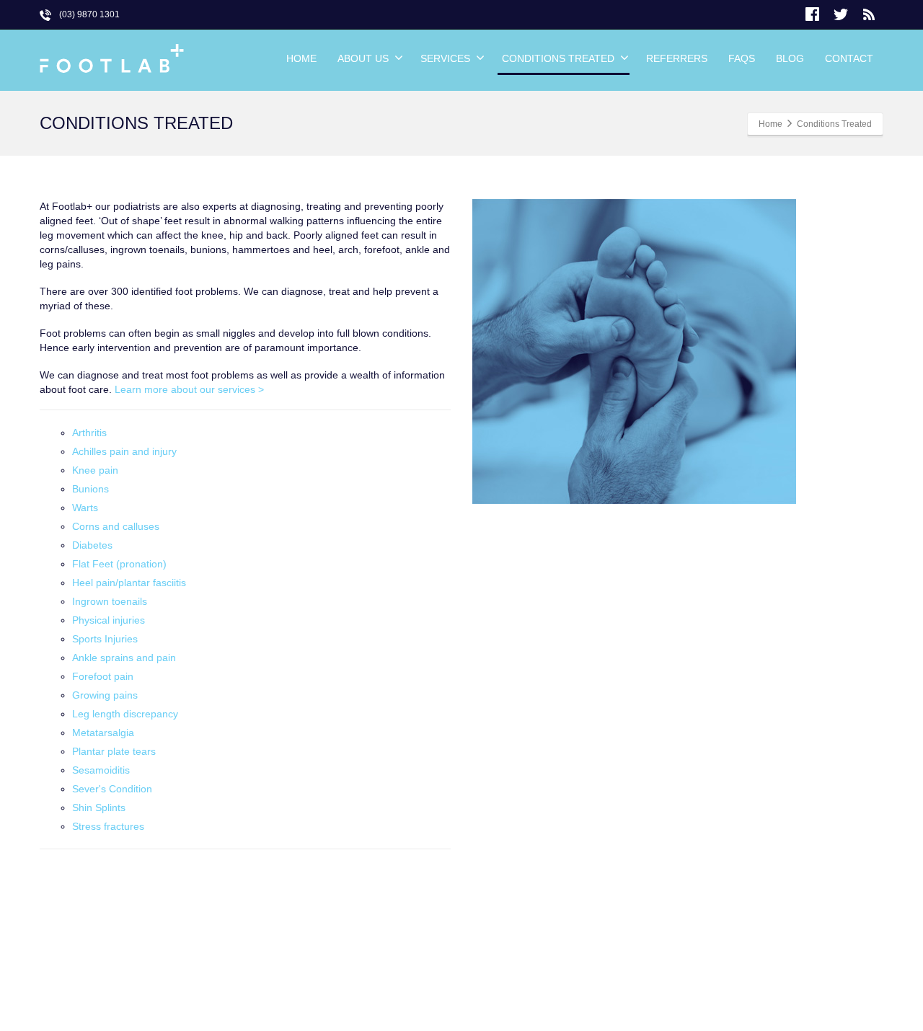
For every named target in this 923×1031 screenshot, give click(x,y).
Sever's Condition (112, 789)
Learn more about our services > (189, 389)
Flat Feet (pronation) (119, 564)
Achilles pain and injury (124, 451)
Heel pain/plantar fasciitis (129, 582)
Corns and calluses (115, 526)
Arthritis (89, 432)
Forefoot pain (102, 676)
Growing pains (105, 695)
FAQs (741, 58)
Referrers (676, 58)
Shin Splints (98, 807)
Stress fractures (108, 826)
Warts (85, 507)
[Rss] (868, 14)
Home (301, 58)
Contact (849, 58)
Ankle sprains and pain (124, 657)
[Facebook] (812, 14)
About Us (363, 58)
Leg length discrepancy (125, 714)
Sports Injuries (105, 639)
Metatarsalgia (103, 732)
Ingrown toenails (109, 601)
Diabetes (92, 545)
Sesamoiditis (101, 770)
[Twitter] (840, 14)
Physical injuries (108, 620)
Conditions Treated (558, 58)
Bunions (90, 489)
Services (445, 58)
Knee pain (95, 470)
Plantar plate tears (114, 751)
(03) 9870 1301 (89, 14)
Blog (790, 58)
